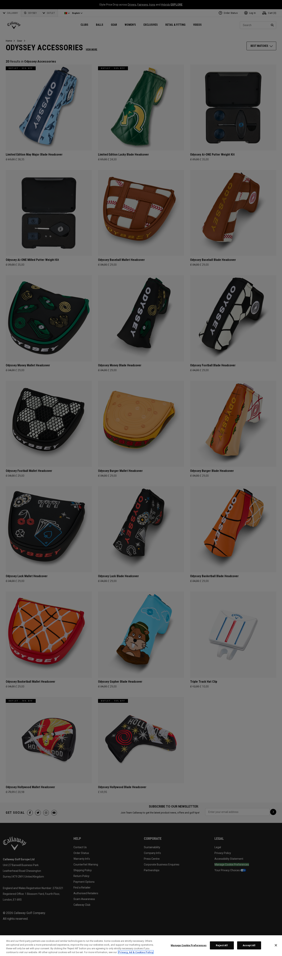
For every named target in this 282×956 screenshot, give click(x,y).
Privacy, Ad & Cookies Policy (135, 952)
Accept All (249, 945)
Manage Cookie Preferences (188, 945)
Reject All (222, 945)
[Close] (276, 945)
